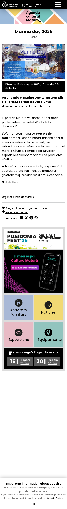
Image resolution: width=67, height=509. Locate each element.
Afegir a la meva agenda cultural (26, 208)
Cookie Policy (55, 498)
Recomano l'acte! (16, 212)
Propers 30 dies (53, 361)
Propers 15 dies (25, 361)
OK (33, 504)
